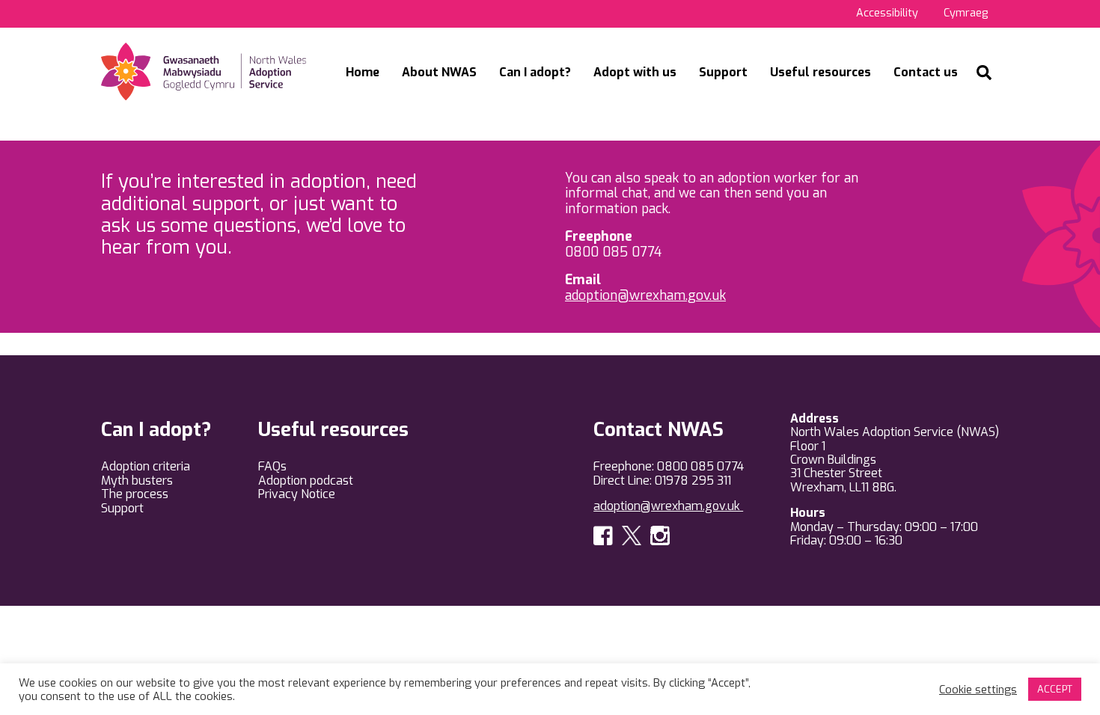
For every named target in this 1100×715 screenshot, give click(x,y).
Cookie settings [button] (978, 689)
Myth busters (137, 480)
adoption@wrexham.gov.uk (645, 295)
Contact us (925, 72)
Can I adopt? (535, 72)
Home (362, 72)
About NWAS (439, 72)
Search (984, 72)
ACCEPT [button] (1054, 689)
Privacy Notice (296, 494)
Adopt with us (634, 72)
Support (723, 72)
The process (134, 494)
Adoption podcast (305, 480)
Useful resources (820, 72)
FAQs (272, 466)
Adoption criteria (145, 466)
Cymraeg (966, 13)
